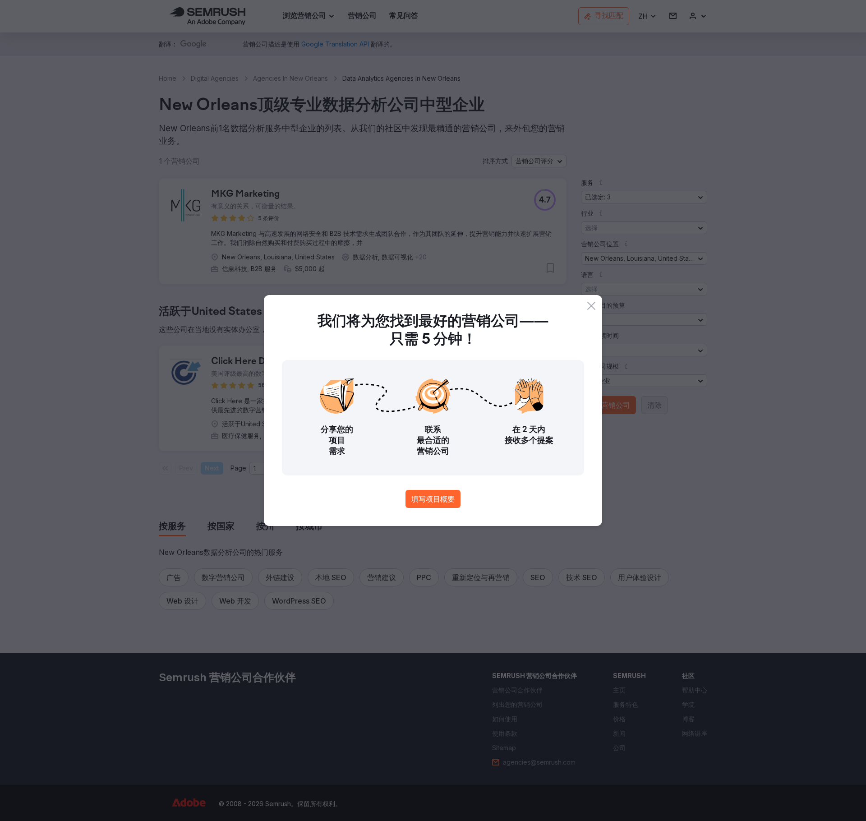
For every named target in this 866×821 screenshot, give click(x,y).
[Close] (591, 306)
